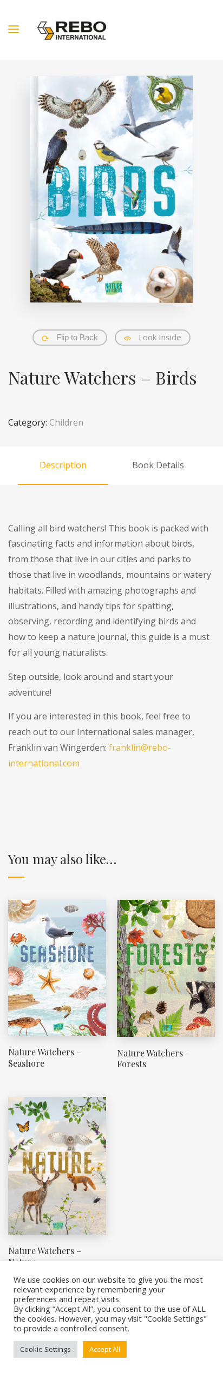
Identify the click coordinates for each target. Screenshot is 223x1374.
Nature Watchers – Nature (44, 1256)
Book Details (158, 465)
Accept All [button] (104, 1349)
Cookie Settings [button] (45, 1349)
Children (66, 422)
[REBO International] (71, 30)
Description (63, 465)
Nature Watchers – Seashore (44, 1057)
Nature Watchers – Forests (153, 1058)
